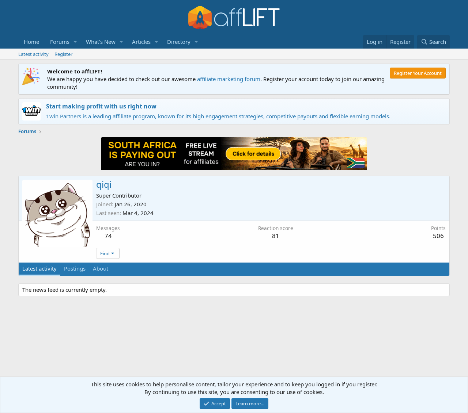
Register (63, 54)
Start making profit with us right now (101, 106)
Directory (178, 41)
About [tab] (100, 268)
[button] (75, 42)
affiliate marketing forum (228, 79)
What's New (101, 41)
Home (31, 41)
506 (438, 236)
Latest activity (33, 54)
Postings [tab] (75, 268)
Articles (141, 41)
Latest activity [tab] (39, 268)
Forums (59, 41)
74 (108, 236)
